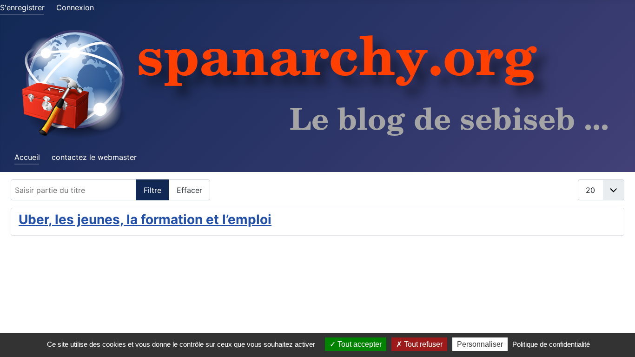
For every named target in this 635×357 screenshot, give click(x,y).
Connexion (75, 7)
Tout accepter (359, 344)
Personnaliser (480, 344)
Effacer (189, 190)
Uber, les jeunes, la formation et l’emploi (145, 219)
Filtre (152, 190)
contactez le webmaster (94, 157)
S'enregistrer (22, 7)
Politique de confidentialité (551, 344)
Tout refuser (422, 344)
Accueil (27, 157)
